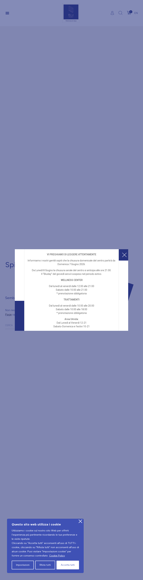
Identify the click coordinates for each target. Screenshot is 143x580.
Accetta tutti (68, 565)
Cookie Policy (57, 555)
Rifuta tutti (45, 565)
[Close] (80, 521)
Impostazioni (22, 565)
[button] (7, 13)
